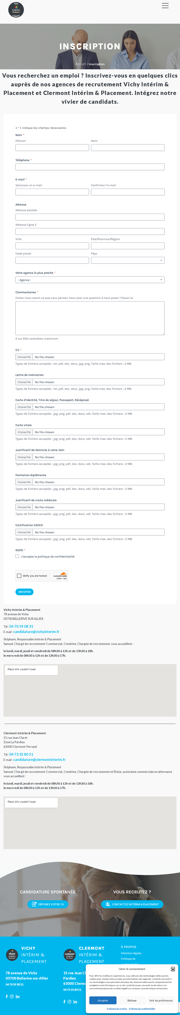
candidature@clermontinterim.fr (39, 759)
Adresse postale (26, 210)
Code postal (23, 253)
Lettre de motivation (29, 375)
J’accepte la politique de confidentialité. (48, 556)
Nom (94, 140)
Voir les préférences (161, 1000)
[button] (173, 969)
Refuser (132, 1000)
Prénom (20, 140)
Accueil (80, 64)
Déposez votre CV (51, 904)
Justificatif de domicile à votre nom (39, 450)
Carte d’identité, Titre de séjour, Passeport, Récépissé (52, 400)
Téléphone (23, 160)
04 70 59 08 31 (21, 626)
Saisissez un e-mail (28, 185)
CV (18, 350)
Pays (94, 253)
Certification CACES (29, 525)
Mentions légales (131, 953)
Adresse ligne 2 (25, 224)
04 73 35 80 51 (21, 754)
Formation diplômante (30, 475)
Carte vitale (23, 425)
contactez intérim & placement (135, 904)
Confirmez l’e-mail (103, 185)
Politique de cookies (117, 1008)
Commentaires (26, 292)
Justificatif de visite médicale (36, 500)
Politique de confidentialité (142, 1008)
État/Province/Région (105, 239)
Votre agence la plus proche (35, 272)
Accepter (103, 1000)
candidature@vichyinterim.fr (36, 631)
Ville (18, 239)
